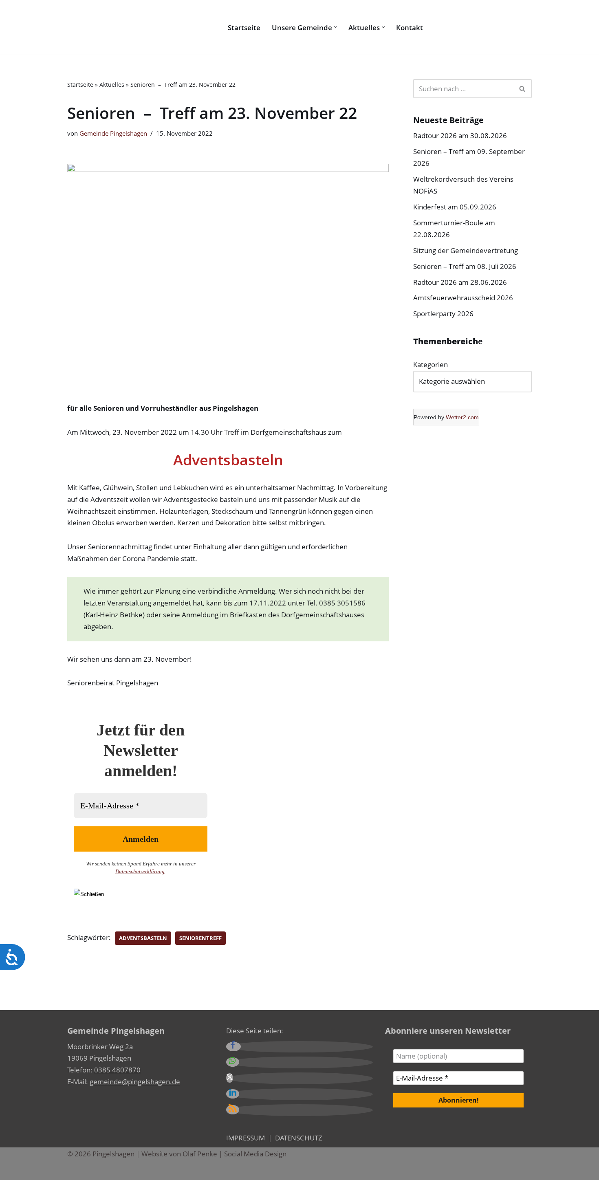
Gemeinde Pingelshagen (113, 133)
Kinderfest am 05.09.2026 (454, 206)
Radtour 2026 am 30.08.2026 (460, 135)
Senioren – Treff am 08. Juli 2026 (464, 266)
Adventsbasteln (143, 938)
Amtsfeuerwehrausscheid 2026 (463, 297)
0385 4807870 (117, 1069)
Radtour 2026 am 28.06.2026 (460, 282)
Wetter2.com (462, 417)
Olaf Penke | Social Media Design (234, 1153)
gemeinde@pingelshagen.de (135, 1081)
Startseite (244, 27)
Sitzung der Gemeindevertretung (465, 250)
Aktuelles (111, 84)
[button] (335, 27)
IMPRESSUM (245, 1138)
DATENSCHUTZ (298, 1138)
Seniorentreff (200, 938)
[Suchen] (432, 27)
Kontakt (409, 27)
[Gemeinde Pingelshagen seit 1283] (140, 27)
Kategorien (430, 364)
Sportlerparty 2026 (443, 313)
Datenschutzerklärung (140, 871)
